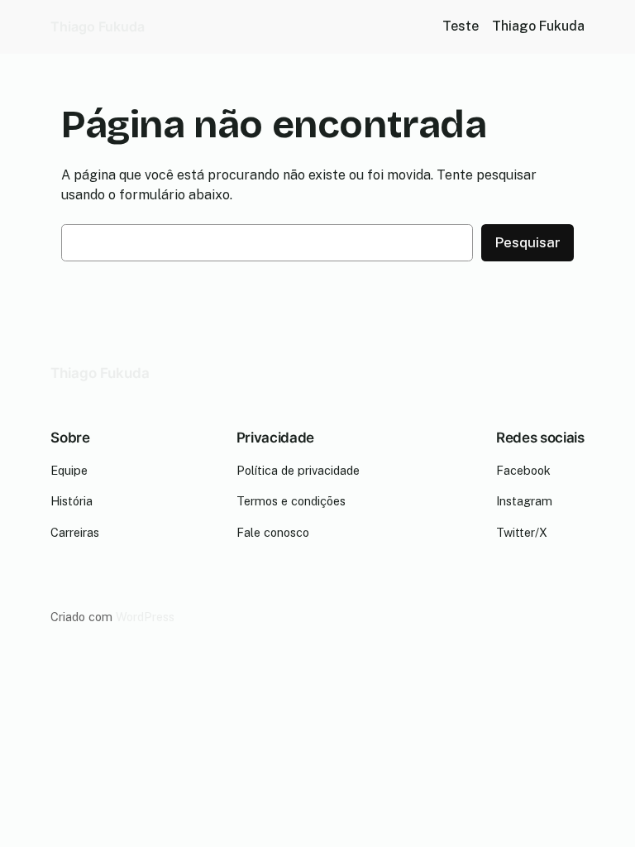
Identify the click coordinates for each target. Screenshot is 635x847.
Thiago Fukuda (97, 26)
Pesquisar (527, 242)
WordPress (145, 617)
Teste (460, 26)
